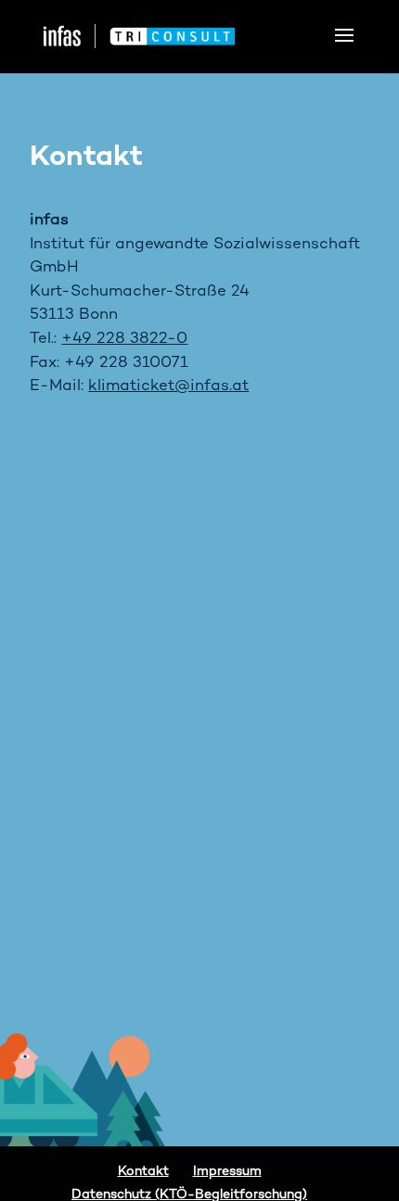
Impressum (227, 1172)
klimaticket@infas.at (168, 386)
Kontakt (143, 1172)
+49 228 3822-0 (124, 339)
